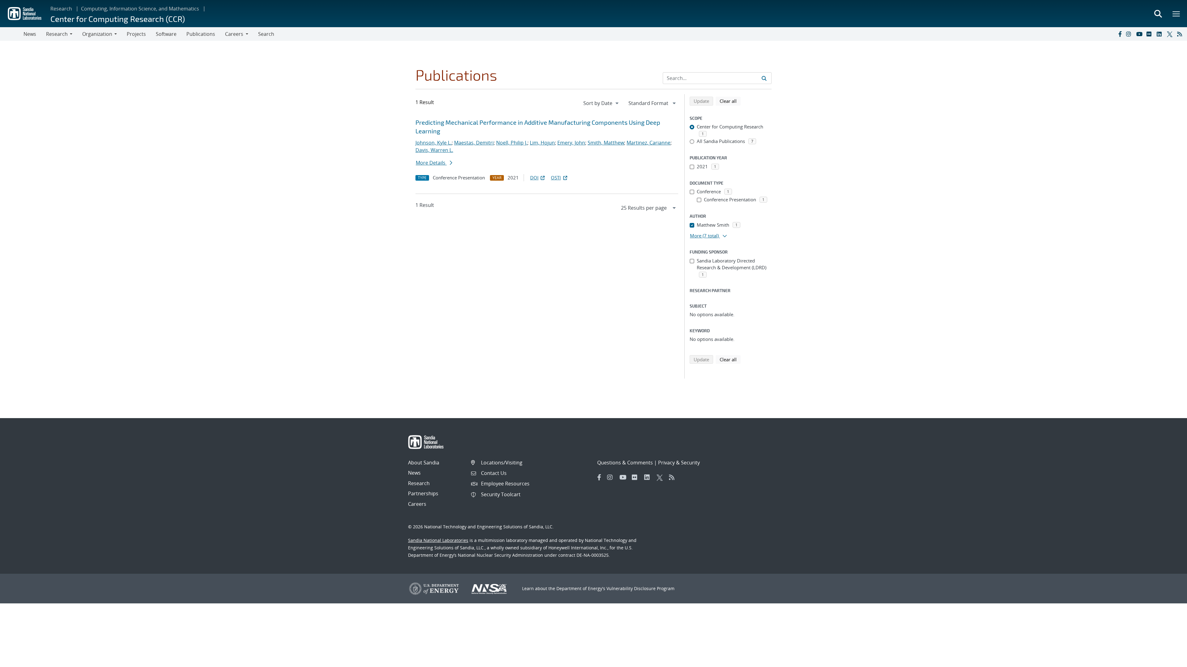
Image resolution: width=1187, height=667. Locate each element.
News (29, 34)
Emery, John (571, 142)
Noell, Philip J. (511, 142)
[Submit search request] (764, 78)
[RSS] (1181, 34)
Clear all (730, 101)
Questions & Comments (625, 462)
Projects (136, 34)
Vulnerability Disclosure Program (640, 588)
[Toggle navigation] (12, 34)
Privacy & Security (679, 462)
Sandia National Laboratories (438, 540)
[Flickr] (1150, 34)
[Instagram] (1130, 34)
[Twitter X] (1170, 34)
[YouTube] (1140, 34)
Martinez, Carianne (648, 142)
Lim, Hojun (542, 142)
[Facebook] (1119, 34)
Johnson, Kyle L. (433, 142)
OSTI (556, 177)
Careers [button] (234, 34)
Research (61, 8)
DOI (534, 177)
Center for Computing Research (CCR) (117, 18)
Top (1168, 660)
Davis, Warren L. (434, 150)
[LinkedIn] (1160, 34)
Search (266, 34)
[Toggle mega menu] (1176, 13)
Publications (200, 34)
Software (166, 34)
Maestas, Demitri (474, 142)
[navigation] (601, 103)
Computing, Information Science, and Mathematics (140, 8)
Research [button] (57, 34)
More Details (431, 162)
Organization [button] (97, 34)
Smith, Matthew (606, 142)
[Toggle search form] (1158, 13)
